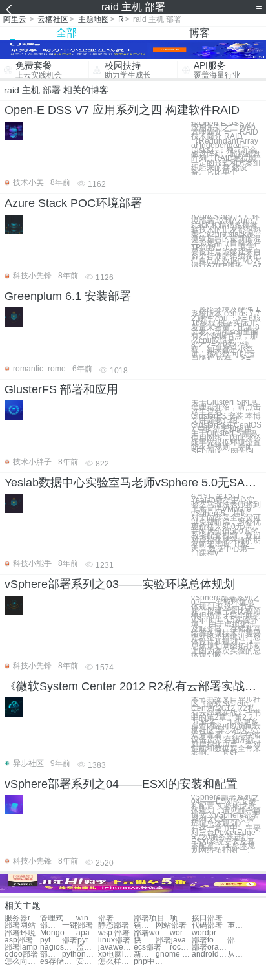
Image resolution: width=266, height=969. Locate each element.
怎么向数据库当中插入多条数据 (22, 961)
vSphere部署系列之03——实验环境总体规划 (120, 584)
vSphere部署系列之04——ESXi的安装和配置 (121, 784)
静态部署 (113, 925)
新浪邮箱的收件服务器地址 (145, 954)
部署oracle (209, 947)
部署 (106, 918)
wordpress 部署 (209, 933)
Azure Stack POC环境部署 (73, 203)
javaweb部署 (116, 947)
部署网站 (20, 925)
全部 (66, 32)
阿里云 (14, 19)
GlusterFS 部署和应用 (61, 389)
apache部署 (87, 933)
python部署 (79, 954)
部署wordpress (151, 933)
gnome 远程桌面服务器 (173, 954)
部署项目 (149, 918)
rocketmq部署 (181, 947)
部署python (79, 940)
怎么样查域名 (116, 961)
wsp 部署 (114, 933)
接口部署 (207, 918)
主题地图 (93, 19)
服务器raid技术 (22, 918)
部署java (171, 940)
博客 (199, 32)
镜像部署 (145, 925)
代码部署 (207, 925)
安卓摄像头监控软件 (87, 961)
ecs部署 (147, 947)
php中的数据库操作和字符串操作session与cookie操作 (151, 961)
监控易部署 (87, 947)
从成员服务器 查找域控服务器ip (238, 954)
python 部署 (51, 940)
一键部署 (77, 925)
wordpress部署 (181, 933)
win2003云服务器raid (87, 918)
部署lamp (238, 940)
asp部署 (19, 940)
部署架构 (51, 925)
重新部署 (238, 925)
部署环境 (20, 933)
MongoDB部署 (58, 933)
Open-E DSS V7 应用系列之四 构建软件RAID (122, 109)
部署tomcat (209, 940)
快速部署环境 (145, 940)
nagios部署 (58, 947)
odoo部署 (21, 954)
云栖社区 (52, 19)
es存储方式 (58, 961)
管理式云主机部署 (58, 918)
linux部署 (114, 940)
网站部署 (171, 925)
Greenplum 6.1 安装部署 (68, 296)
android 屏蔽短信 (209, 954)
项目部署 (181, 918)
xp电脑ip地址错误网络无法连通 (116, 954)
